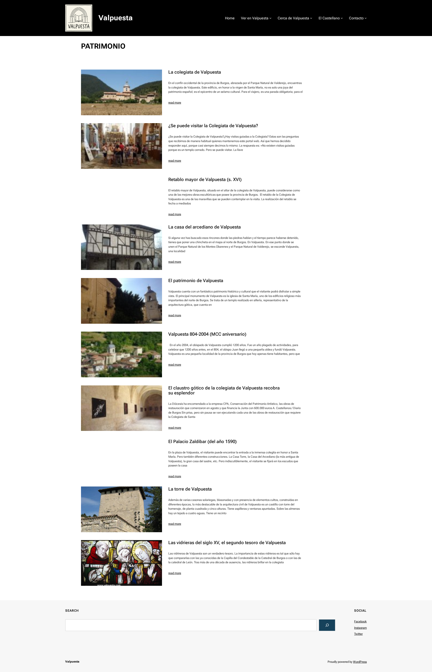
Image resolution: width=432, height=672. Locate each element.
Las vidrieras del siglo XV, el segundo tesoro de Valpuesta (227, 542)
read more (174, 102)
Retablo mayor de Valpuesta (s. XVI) (205, 179)
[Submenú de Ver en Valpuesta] (270, 18)
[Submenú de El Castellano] (342, 18)
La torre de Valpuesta (190, 488)
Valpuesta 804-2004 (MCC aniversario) (207, 334)
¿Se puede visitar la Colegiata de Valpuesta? (213, 125)
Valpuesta (116, 18)
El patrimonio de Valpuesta (195, 280)
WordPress (360, 661)
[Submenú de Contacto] (365, 18)
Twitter (358, 634)
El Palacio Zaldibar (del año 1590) (202, 441)
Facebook (360, 621)
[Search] (327, 625)
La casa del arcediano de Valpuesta (204, 226)
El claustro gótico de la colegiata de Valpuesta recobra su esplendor (224, 390)
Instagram (360, 627)
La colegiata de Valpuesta (194, 72)
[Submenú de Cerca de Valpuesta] (311, 18)
